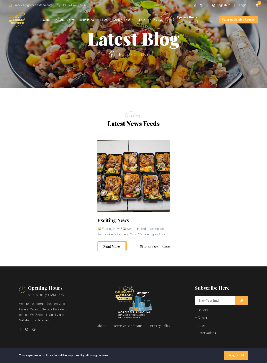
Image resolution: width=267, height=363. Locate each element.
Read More (111, 246)
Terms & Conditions (127, 326)
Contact (157, 20)
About (101, 326)
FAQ (142, 20)
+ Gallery (201, 310)
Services (86, 20)
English (221, 5)
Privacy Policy (160, 326)
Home (45, 20)
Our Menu (122, 20)
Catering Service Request (238, 19)
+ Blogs (200, 325)
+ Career (201, 317)
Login (242, 5)
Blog (103, 20)
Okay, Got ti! (236, 355)
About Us (63, 20)
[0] (256, 5)
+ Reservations (205, 333)
